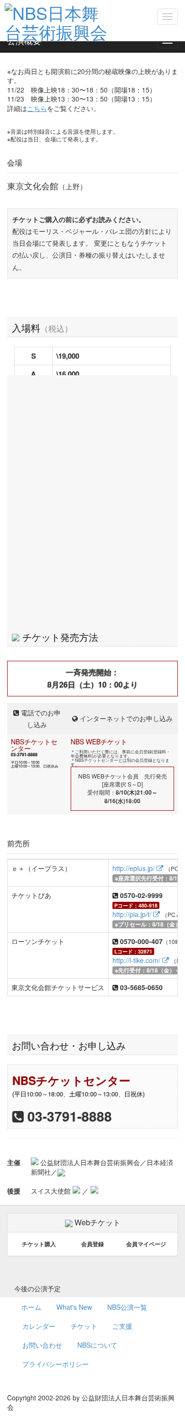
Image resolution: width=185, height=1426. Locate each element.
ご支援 (122, 1326)
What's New (74, 1307)
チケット (84, 1326)
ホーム (31, 1307)
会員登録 (92, 1244)
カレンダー (39, 1326)
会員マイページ (146, 1244)
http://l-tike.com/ (137, 960)
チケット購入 (39, 1244)
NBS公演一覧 (127, 1307)
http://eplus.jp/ (134, 868)
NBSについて (97, 1345)
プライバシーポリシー (55, 1364)
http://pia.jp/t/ (132, 914)
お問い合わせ (42, 1345)
